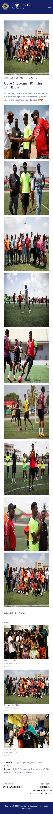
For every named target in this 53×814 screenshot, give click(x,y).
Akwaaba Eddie (10, 660)
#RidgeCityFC (26, 769)
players (40, 762)
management (24, 762)
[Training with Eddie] (26, 687)
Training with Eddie (11, 705)
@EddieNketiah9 (21, 93)
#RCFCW (15, 769)
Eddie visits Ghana (11, 749)
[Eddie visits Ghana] (26, 731)
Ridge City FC (21, 5)
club (15, 762)
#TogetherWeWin (41, 769)
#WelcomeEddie (24, 772)
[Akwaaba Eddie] (26, 642)
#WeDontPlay (10, 772)
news (33, 762)
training (7, 765)
